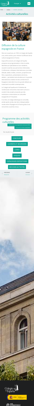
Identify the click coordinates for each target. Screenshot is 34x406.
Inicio (1, 9)
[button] (29, 3)
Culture (8, 10)
